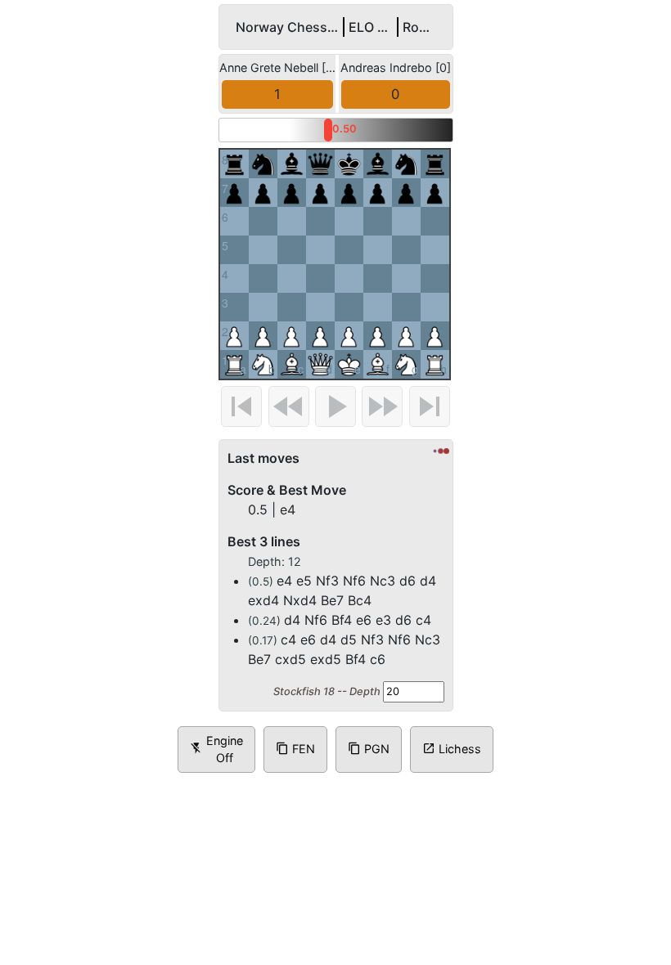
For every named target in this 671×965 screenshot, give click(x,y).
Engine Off (216, 789)
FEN (295, 788)
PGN (369, 788)
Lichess (451, 788)
